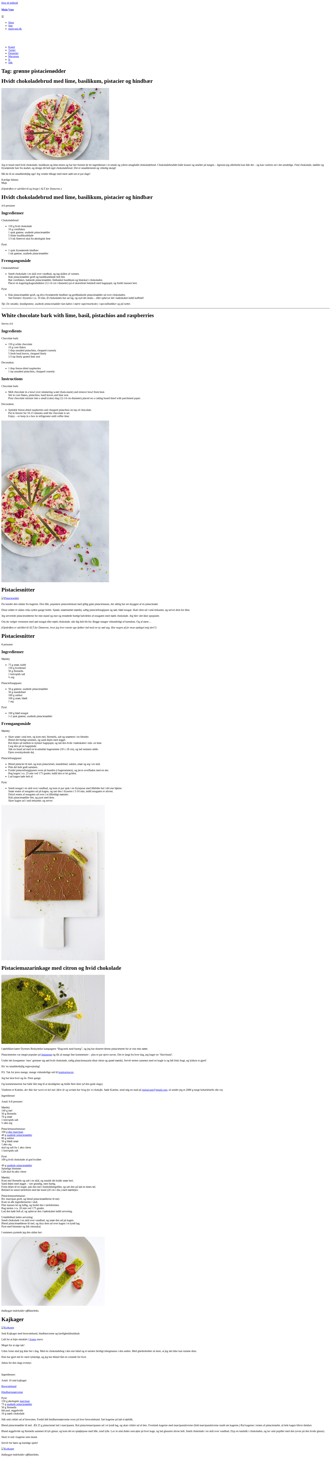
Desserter (13, 53)
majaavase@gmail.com (154, 1089)
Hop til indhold (9, 2)
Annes (32, 1339)
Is (9, 59)
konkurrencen (65, 1072)
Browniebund (8, 1386)
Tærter (12, 50)
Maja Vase (7, 9)
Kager (11, 47)
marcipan (25, 1401)
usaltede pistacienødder (19, 1135)
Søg (10, 25)
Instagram (46, 1054)
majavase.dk (15, 28)
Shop (11, 22)
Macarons (13, 56)
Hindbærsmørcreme (12, 1392)
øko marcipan (15, 1131)
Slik (10, 62)
